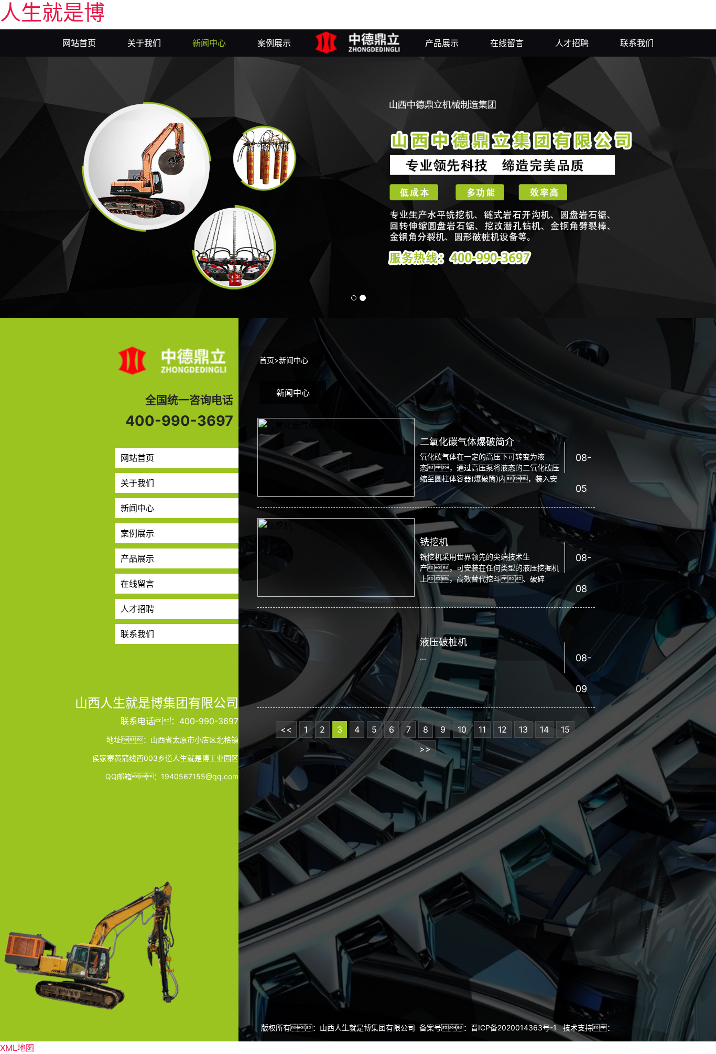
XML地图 (17, 1047)
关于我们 (144, 43)
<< (286, 729)
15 (565, 729)
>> (425, 749)
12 (502, 729)
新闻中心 (209, 43)
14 (544, 729)
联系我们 (637, 43)
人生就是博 (52, 12)
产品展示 (442, 43)
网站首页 (79, 43)
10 (462, 729)
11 (482, 729)
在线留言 (507, 43)
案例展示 (274, 43)
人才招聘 (572, 43)
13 (523, 729)
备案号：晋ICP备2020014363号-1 (488, 1027)
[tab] (292, 392)
